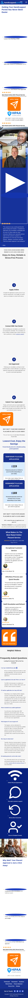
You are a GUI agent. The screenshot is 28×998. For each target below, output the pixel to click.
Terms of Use (11, 986)
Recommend (14, 981)
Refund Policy (9, 983)
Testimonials (7, 981)
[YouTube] (23, 991)
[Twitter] (20, 991)
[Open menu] (26, 2)
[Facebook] (15, 991)
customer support (20, 334)
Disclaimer (21, 981)
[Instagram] (17, 991)
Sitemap (18, 986)
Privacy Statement (18, 983)
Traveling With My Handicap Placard (16, 763)
